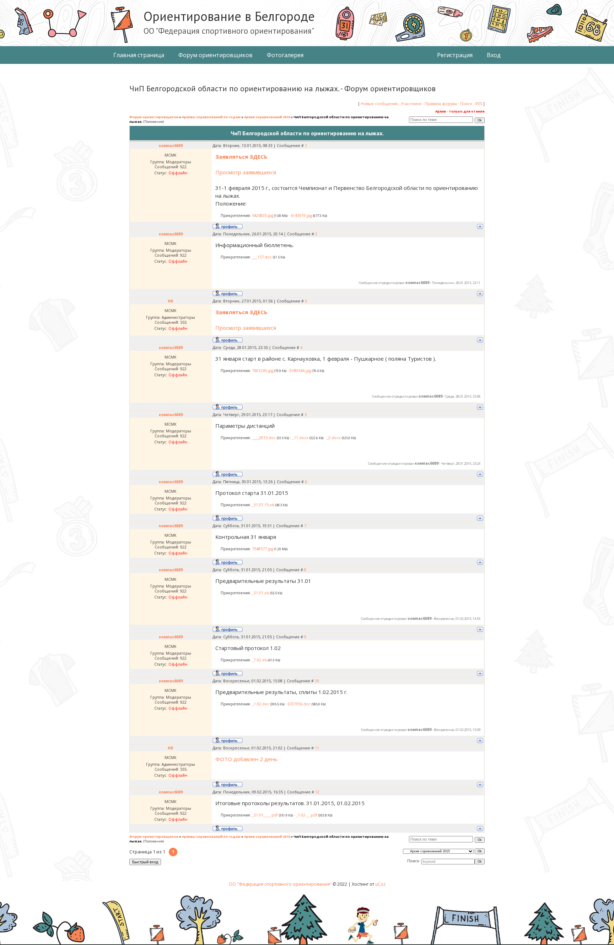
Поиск (466, 103)
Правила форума (441, 103)
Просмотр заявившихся (245, 172)
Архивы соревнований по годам (211, 117)
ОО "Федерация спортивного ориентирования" (281, 884)
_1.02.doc (260, 703)
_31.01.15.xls (263, 504)
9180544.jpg (300, 370)
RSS (478, 103)
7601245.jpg (262, 370)
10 (317, 680)
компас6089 (171, 145)
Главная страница (138, 55)
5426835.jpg (262, 215)
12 (317, 792)
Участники (411, 103)
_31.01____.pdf (265, 815)
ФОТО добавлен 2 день (246, 759)
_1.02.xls (259, 659)
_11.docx (300, 437)
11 (317, 747)
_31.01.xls (260, 592)
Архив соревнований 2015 (267, 117)
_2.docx (334, 437)
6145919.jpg (301, 215)
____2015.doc (264, 437)
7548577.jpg (262, 548)
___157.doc (262, 257)
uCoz (380, 884)
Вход (494, 55)
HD (170, 301)
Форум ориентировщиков (215, 55)
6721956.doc (299, 703)
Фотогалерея (285, 55)
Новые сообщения (379, 103)
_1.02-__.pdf (306, 815)
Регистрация (455, 55)
